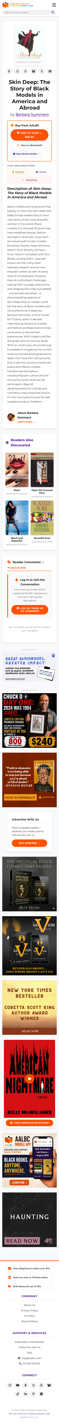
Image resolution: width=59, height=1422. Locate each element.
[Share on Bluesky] (33, 71)
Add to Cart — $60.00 (31, 135)
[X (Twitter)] (33, 1385)
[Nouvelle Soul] (42, 518)
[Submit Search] (52, 12)
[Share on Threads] (25, 71)
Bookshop (31, 180)
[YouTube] (18, 1385)
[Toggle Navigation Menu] (54, 5)
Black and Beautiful (17, 539)
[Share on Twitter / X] (42, 71)
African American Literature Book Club (29, 1413)
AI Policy (29, 1315)
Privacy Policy (29, 1310)
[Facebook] (26, 1385)
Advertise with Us (29, 1347)
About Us (29, 1305)
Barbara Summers (32, 114)
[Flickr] (41, 1394)
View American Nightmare (31, 1122)
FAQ (29, 1352)
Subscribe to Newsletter (29, 1342)
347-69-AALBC (31, 1363)
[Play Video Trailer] (29, 1079)
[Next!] (16, 471)
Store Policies (29, 1321)
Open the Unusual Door (42, 491)
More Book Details (26, 154)
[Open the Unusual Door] (42, 471)
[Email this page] (50, 71)
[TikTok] (18, 1394)
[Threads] (41, 1385)
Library (42, 172)
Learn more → (26, 421)
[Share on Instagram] (17, 71)
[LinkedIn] (26, 1394)
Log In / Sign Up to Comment (31, 610)
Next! (17, 490)
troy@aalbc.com (31, 1358)
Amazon (19, 172)
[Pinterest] (33, 1394)
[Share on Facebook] (9, 71)
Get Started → (29, 843)
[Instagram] (10, 1385)
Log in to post (18, 567)
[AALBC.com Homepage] (17, 5)
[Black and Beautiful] (16, 518)
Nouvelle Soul (42, 538)
